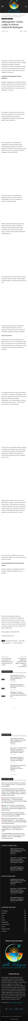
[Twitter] (11, 35)
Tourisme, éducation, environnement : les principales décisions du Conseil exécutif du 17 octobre (7, 662)
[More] (21, 35)
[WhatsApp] (18, 35)
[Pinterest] (14, 35)
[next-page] (5, 701)
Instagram (21, 1009)
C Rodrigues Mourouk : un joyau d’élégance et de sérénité (12, 829)
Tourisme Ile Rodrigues (17, 642)
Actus (3, 679)
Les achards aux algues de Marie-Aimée (10, 816)
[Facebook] (7, 35)
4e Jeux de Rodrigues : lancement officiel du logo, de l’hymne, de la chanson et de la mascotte (13, 793)
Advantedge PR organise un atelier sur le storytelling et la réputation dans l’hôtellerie (17, 759)
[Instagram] (16, 1008)
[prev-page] (2, 701)
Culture (3, 696)
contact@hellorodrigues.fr (16, 1002)
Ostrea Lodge (21, 640)
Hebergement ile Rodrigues (11, 640)
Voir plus (13, 774)
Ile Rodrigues (8, 15)
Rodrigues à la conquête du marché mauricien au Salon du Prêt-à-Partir (17, 686)
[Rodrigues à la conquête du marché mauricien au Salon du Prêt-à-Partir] (5, 686)
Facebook (11, 1009)
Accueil (2, 15)
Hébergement (15, 15)
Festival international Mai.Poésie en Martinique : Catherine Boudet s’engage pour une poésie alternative (13, 801)
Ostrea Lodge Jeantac (6, 642)
